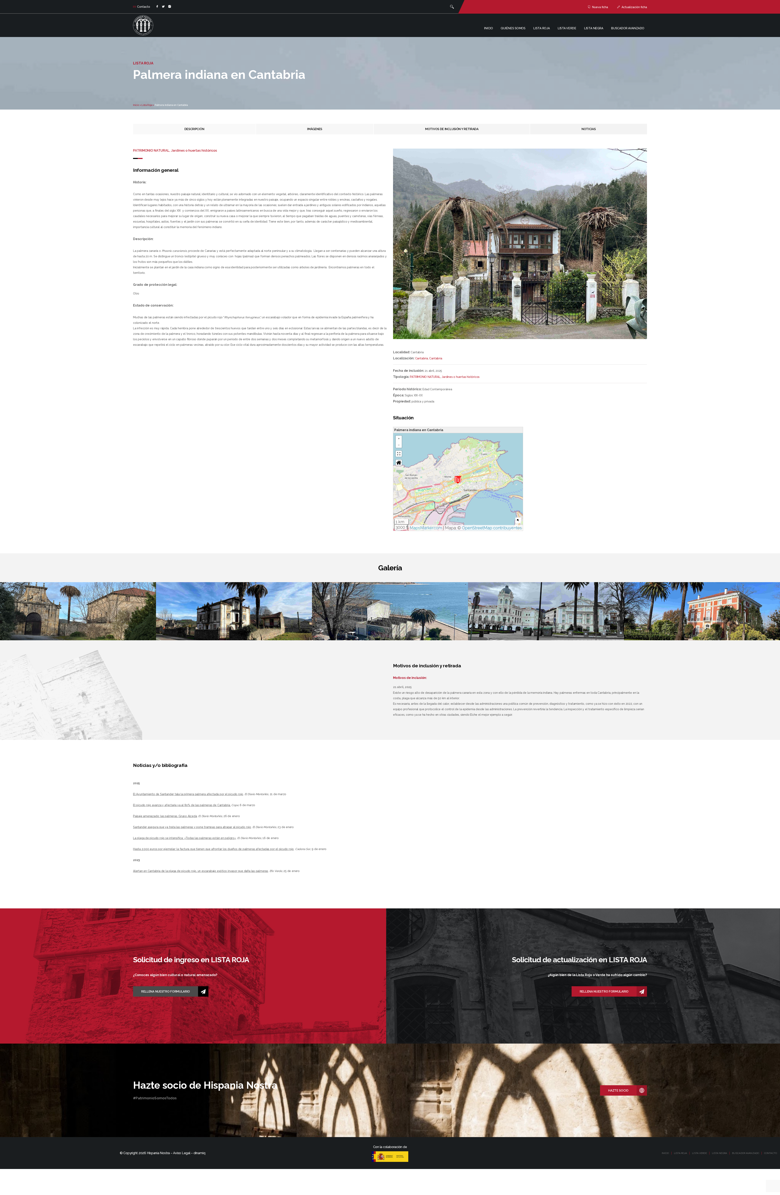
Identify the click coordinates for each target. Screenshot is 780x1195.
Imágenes (314, 129)
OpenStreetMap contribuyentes (492, 527)
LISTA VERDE (699, 1153)
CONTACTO (770, 1153)
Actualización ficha (634, 7)
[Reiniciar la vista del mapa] (399, 463)
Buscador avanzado (627, 28)
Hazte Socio (618, 1090)
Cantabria (421, 358)
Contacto (143, 6)
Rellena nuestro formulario (165, 991)
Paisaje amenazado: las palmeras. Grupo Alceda (165, 816)
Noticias (589, 129)
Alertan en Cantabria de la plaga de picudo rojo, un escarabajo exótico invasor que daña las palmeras (200, 871)
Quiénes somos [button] (513, 28)
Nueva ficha (600, 7)
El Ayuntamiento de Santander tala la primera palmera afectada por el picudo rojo (188, 794)
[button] (458, 480)
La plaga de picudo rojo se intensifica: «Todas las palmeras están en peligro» (184, 838)
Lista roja (541, 28)
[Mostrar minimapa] (518, 520)
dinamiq (199, 1153)
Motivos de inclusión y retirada (452, 129)
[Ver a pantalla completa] (399, 454)
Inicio (488, 28)
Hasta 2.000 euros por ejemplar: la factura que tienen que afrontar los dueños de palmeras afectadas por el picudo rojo (213, 849)
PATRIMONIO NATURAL (425, 376)
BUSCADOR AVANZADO (745, 1153)
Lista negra (593, 28)
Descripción (194, 129)
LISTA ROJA (680, 1153)
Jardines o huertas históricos (461, 376)
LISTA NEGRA (719, 1153)
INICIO (665, 1153)
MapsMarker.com (426, 527)
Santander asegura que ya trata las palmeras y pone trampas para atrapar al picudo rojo (192, 827)
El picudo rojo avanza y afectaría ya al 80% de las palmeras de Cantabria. (182, 805)
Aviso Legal (181, 1153)
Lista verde (567, 28)
